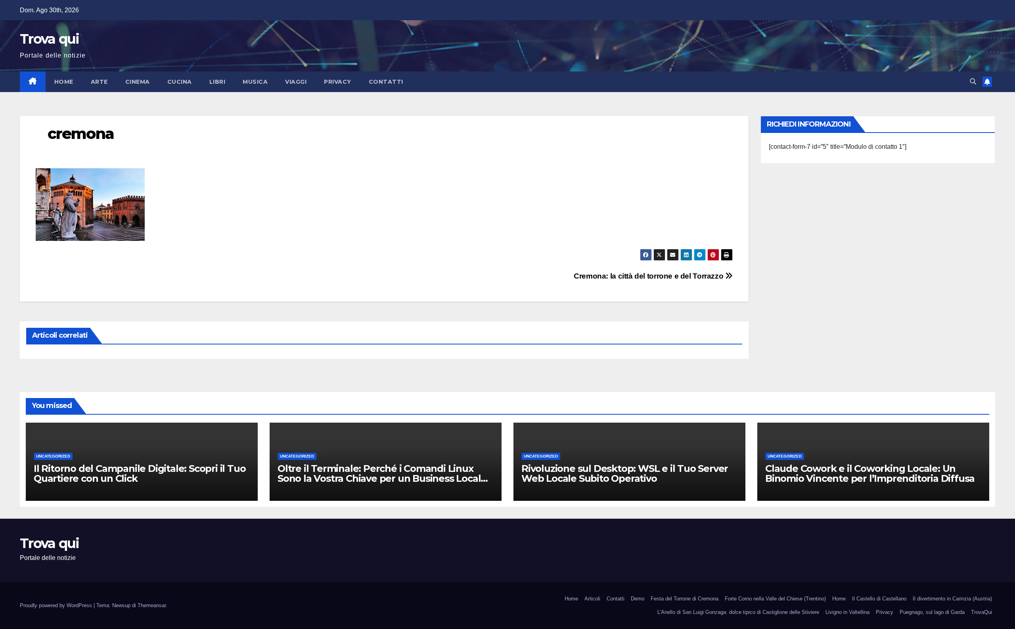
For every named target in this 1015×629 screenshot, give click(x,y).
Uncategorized (53, 456)
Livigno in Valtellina (847, 612)
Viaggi (295, 81)
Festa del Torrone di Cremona (684, 599)
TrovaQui (981, 612)
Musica (255, 81)
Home (63, 81)
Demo (637, 599)
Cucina (179, 81)
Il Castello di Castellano (879, 599)
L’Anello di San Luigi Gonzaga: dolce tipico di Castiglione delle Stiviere (738, 612)
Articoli (592, 599)
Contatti (386, 81)
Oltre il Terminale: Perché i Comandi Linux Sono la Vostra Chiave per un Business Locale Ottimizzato (382, 478)
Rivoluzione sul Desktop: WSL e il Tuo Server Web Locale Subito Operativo (624, 473)
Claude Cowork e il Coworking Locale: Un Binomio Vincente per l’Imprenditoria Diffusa (870, 473)
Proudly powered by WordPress (57, 605)
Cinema (137, 81)
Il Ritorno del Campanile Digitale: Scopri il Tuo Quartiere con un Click (139, 473)
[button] (973, 81)
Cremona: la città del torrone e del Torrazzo (649, 276)
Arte (99, 81)
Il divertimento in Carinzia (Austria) (952, 599)
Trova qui (49, 39)
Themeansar (152, 605)
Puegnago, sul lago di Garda (932, 612)
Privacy (337, 81)
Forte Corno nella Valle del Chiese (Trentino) (775, 599)
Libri (217, 81)
